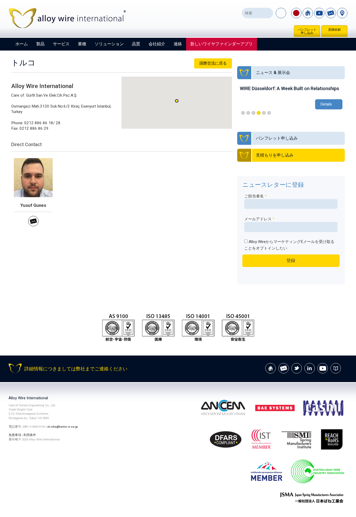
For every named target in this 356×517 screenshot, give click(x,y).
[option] (291, 98)
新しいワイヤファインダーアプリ (221, 43)
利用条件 (29, 435)
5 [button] (264, 113)
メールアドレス (259, 219)
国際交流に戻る (213, 63)
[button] (177, 101)
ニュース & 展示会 (273, 72)
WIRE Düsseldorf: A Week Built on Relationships (289, 88)
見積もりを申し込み (274, 155)
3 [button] (253, 113)
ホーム (21, 43)
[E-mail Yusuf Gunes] (33, 225)
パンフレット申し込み (307, 31)
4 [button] (259, 113)
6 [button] (269, 113)
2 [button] (248, 113)
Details (326, 104)
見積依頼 (334, 30)
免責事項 (15, 435)
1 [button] (243, 113)
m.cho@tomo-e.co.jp (62, 426)
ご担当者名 (255, 196)
